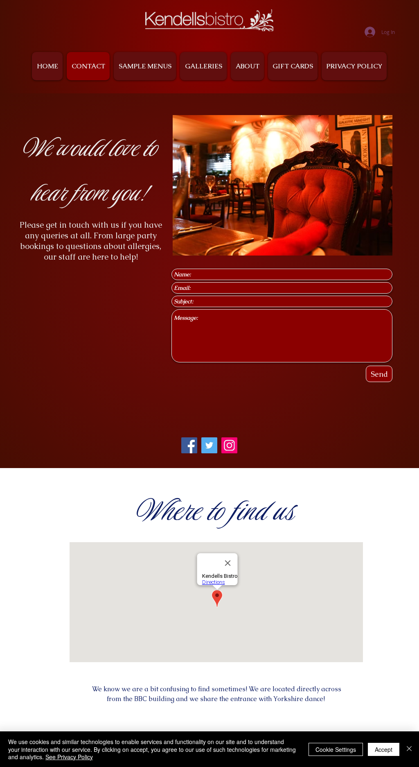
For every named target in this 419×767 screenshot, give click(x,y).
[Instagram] (229, 445)
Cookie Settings (335, 749)
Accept (383, 749)
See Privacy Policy (69, 757)
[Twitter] (209, 445)
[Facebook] (189, 445)
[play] (375, 248)
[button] (282, 185)
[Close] (409, 749)
